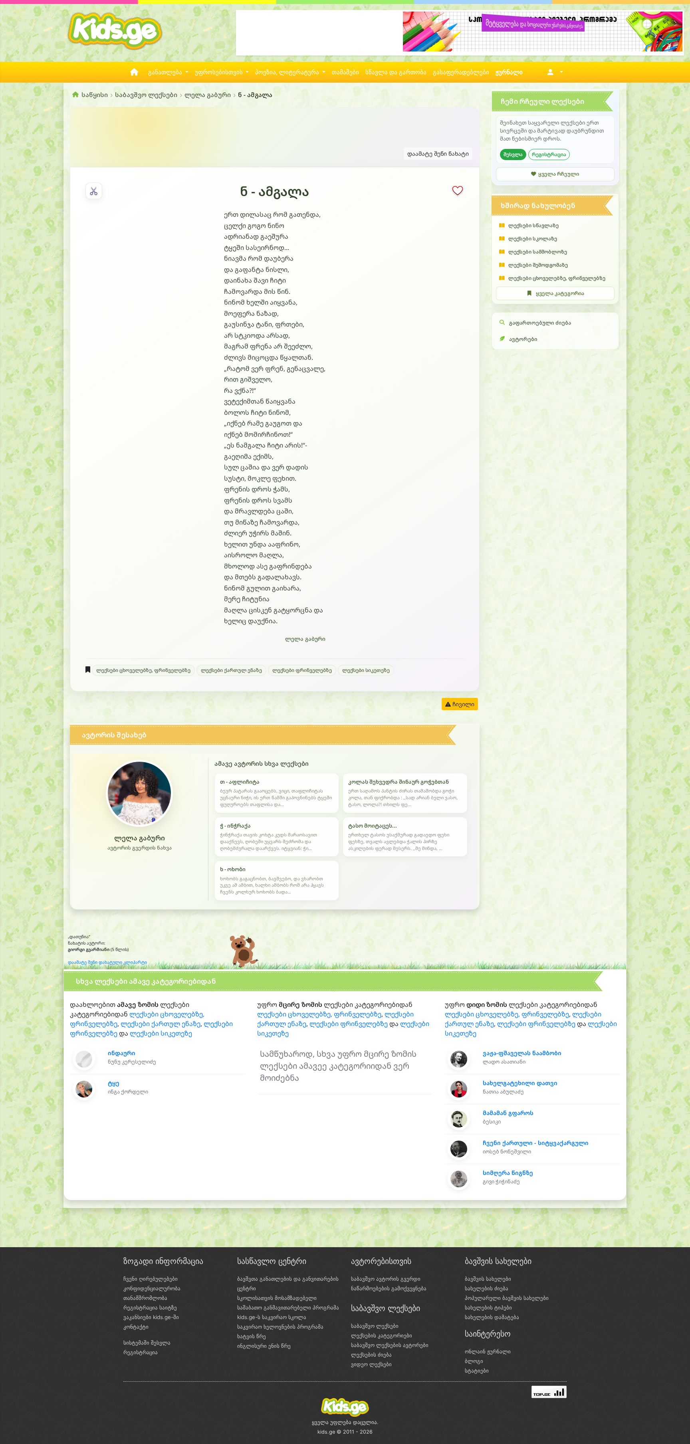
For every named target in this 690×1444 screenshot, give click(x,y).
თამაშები (345, 72)
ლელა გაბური (207, 94)
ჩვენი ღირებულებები (150, 1279)
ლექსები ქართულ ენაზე (231, 670)
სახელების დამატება (492, 1317)
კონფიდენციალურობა (151, 1288)
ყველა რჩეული (558, 173)
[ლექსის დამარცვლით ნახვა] (93, 190)
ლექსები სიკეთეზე (366, 670)
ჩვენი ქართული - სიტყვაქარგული (536, 1143)
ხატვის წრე (251, 1336)
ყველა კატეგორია (560, 293)
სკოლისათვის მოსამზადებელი (277, 1298)
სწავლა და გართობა (395, 72)
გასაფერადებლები (461, 72)
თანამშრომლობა (145, 1298)
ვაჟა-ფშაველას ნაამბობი (522, 1053)
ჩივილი (462, 704)
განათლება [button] (166, 72)
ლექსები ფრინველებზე (302, 670)
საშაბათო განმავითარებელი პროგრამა (288, 1307)
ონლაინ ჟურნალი (488, 1351)
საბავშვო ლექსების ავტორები (389, 1345)
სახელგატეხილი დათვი (520, 1083)
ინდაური (121, 1053)
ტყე (113, 1083)
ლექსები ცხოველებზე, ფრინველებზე (143, 670)
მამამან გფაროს (508, 1113)
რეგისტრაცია (549, 154)
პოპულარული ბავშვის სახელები (507, 1298)
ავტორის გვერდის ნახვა (139, 847)
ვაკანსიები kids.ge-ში (151, 1317)
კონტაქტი (136, 1326)
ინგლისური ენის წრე (264, 1346)
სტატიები (477, 1370)
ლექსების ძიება (371, 1354)
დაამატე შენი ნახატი (438, 153)
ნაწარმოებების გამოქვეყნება (388, 1288)
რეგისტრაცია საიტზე (150, 1307)
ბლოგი (474, 1361)
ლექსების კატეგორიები (381, 1335)
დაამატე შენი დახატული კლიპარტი (107, 962)
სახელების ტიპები (488, 1307)
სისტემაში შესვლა (147, 1342)
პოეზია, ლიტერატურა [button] (288, 72)
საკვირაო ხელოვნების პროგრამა (280, 1326)
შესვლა (513, 154)
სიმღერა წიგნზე (508, 1173)
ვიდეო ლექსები (371, 1364)
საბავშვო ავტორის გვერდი (385, 1279)
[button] (553, 72)
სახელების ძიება (486, 1288)
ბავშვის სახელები (488, 1279)
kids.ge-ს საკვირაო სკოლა (271, 1317)
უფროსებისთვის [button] (219, 72)
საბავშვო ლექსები (146, 94)
